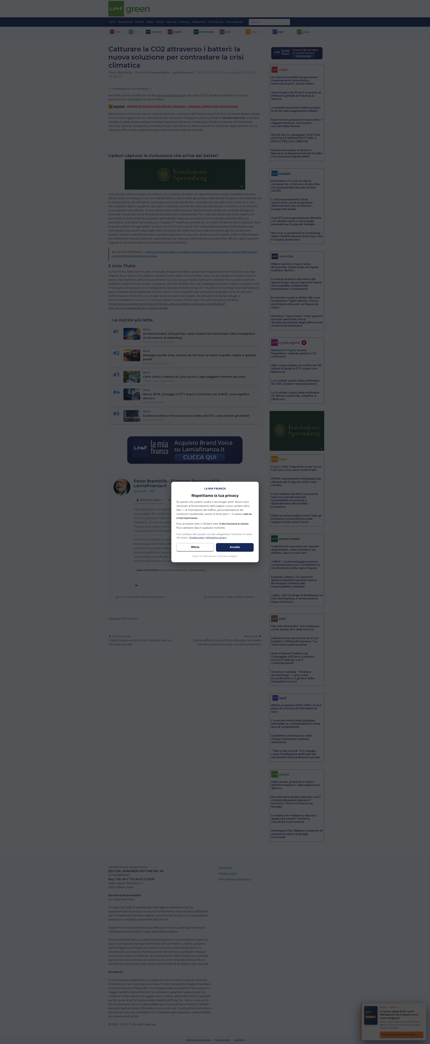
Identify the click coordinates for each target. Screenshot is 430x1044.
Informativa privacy (216, 537)
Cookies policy (197, 537)
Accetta (235, 547)
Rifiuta (195, 547)
